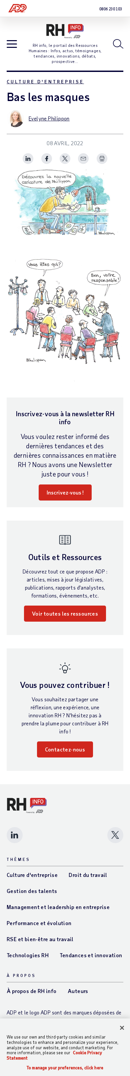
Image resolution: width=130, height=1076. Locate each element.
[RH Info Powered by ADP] (65, 31)
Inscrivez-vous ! (65, 492)
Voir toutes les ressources (65, 613)
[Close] (122, 1027)
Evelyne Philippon (49, 118)
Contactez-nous (65, 749)
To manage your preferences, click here (65, 1067)
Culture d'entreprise (45, 81)
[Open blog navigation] (12, 44)
